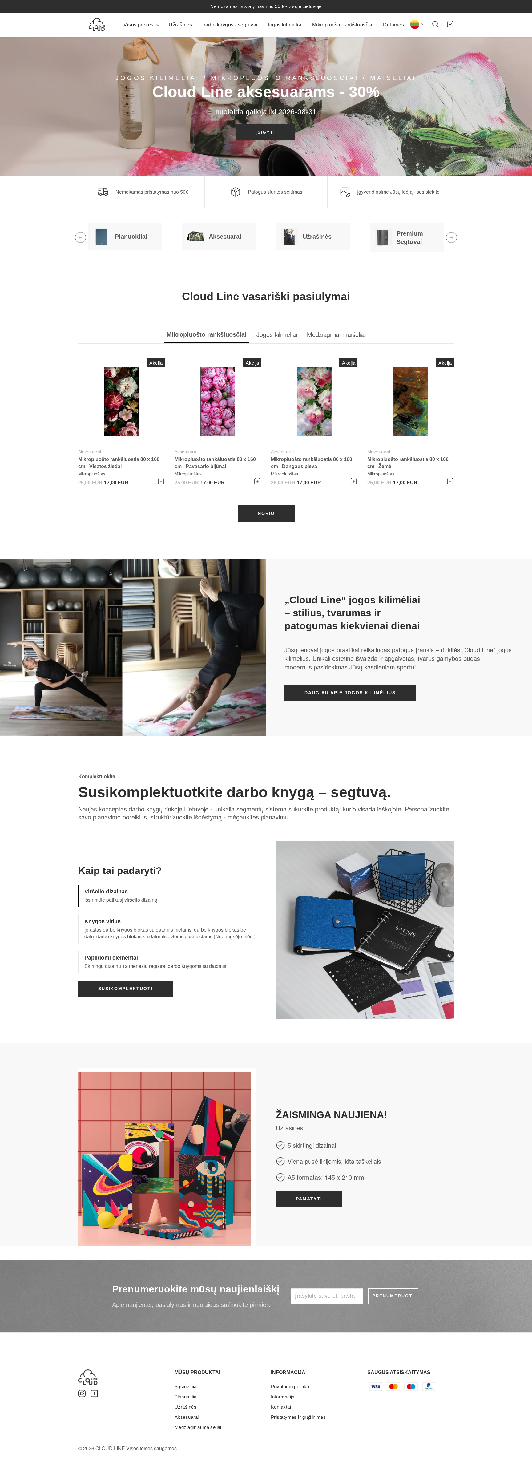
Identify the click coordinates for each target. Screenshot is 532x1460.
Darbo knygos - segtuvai (229, 24)
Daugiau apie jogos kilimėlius (350, 692)
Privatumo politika (290, 1386)
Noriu (266, 513)
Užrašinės (180, 24)
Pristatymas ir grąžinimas (298, 1417)
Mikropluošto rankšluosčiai (343, 24)
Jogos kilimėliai (285, 24)
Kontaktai (281, 1406)
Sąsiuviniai (186, 1386)
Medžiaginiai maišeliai (198, 1427)
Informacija (283, 1396)
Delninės (393, 24)
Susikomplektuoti (125, 988)
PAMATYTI (309, 1198)
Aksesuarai (89, 451)
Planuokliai (186, 1396)
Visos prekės (139, 24)
